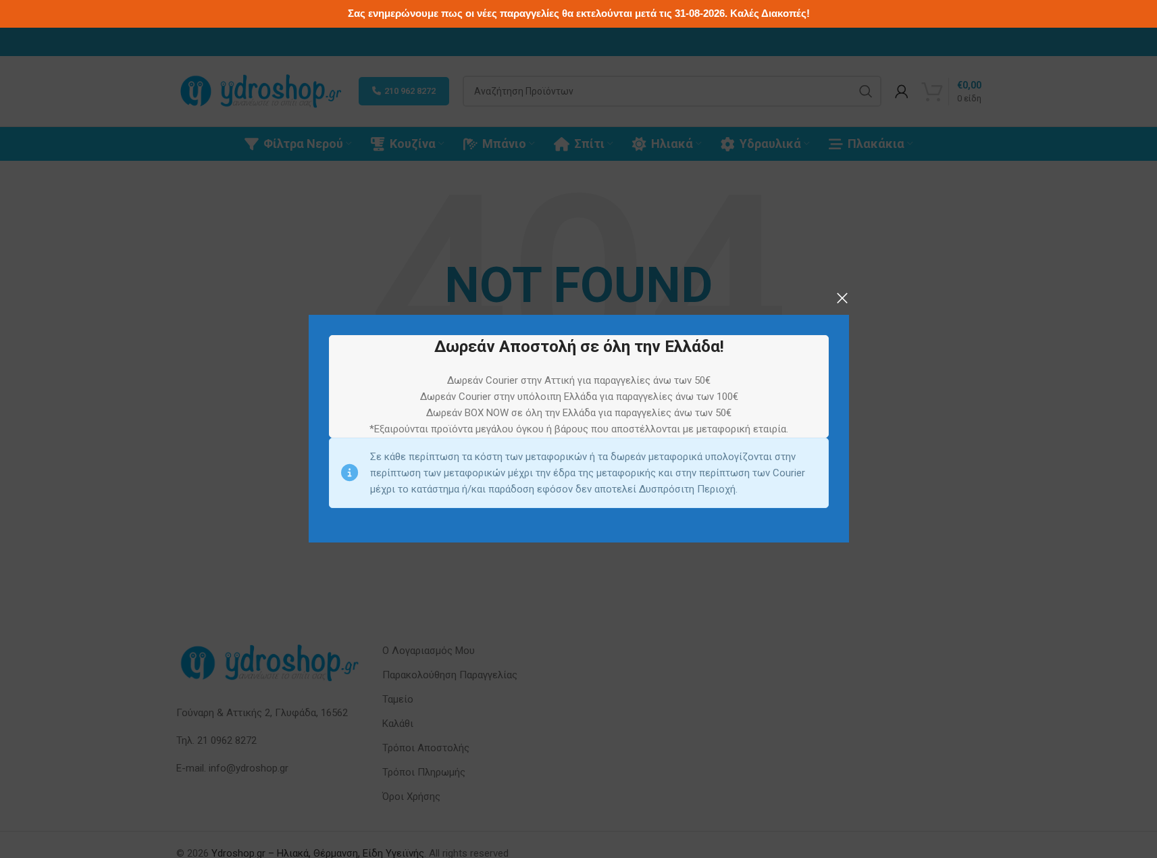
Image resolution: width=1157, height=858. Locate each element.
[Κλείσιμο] (842, 298)
